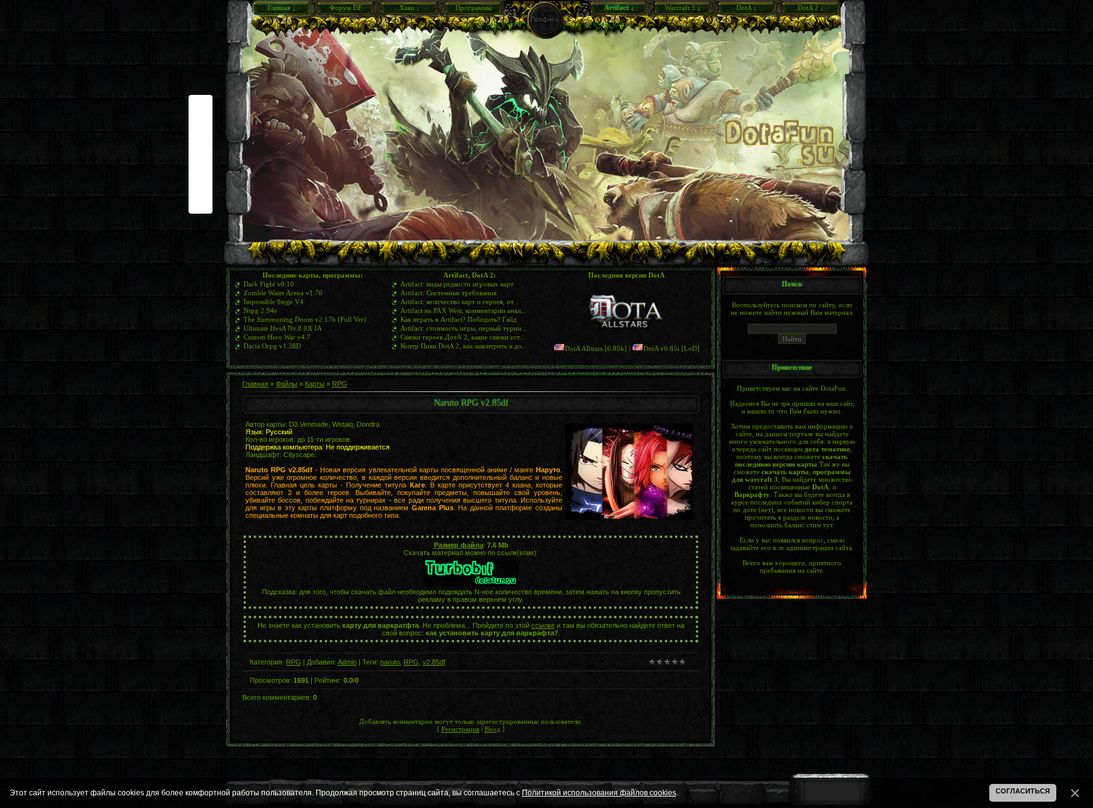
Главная (255, 384)
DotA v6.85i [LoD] (671, 348)
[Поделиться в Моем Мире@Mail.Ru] (200, 144)
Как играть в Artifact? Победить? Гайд (458, 319)
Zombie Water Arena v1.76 (283, 293)
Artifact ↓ (619, 7)
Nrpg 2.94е (260, 310)
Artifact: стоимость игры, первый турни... (463, 328)
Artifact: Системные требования (448, 293)
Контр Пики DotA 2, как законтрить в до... (464, 346)
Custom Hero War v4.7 (277, 337)
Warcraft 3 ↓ (683, 7)
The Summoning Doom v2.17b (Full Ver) (305, 319)
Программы (473, 7)
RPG (339, 384)
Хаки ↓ (409, 7)
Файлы (286, 384)
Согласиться (1023, 791)
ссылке (543, 625)
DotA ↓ (746, 7)
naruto (390, 662)
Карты (314, 384)
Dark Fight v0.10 (269, 284)
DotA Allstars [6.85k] (596, 348)
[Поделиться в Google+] (200, 125)
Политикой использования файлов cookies (599, 792)
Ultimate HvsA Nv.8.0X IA (283, 328)
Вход (492, 729)
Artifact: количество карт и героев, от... (459, 301)
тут (827, 525)
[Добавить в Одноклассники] (200, 163)
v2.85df (434, 662)
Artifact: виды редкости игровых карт (457, 284)
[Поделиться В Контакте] (200, 201)
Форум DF (346, 7)
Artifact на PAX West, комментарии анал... (463, 310)
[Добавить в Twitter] (200, 182)
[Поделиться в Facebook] (200, 106)
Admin (347, 662)
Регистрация (460, 729)
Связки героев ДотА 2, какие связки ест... (462, 337)
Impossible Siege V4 (274, 301)
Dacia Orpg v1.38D (272, 346)
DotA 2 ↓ (811, 7)
